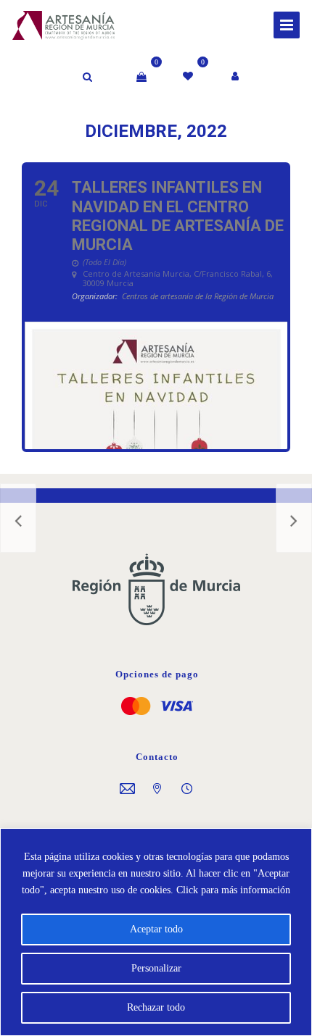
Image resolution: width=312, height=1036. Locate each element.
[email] (127, 790)
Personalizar (156, 968)
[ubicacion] (157, 790)
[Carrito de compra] (141, 77)
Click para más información (233, 890)
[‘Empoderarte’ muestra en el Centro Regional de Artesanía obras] (18, 518)
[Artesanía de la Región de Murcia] (48, 23)
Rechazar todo (156, 1007)
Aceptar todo (156, 929)
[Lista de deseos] (189, 77)
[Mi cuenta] (236, 77)
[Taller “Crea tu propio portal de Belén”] (294, 518)
